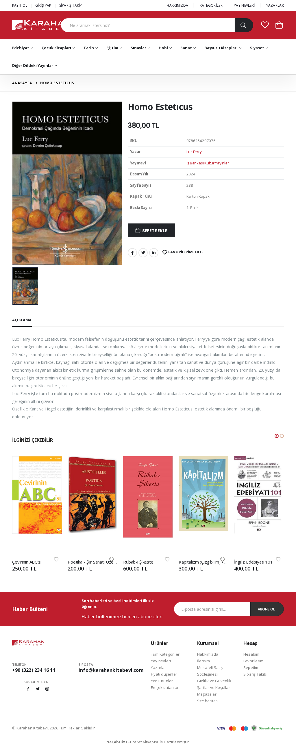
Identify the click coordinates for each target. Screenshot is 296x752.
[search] (243, 25)
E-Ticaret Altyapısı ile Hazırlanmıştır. (148, 741)
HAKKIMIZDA (177, 5)
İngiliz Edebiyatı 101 (253, 562)
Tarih (89, 47)
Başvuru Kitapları (221, 47)
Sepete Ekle (154, 231)
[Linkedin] (153, 252)
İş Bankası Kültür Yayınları (208, 163)
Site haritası (208, 700)
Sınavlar (138, 47)
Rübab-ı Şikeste (138, 562)
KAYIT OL (19, 5)
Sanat (186, 47)
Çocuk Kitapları (56, 47)
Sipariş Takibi (255, 674)
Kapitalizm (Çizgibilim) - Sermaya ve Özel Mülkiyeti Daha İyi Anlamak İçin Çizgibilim (203, 562)
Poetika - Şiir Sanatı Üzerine (92, 562)
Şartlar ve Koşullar (213, 687)
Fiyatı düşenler (164, 674)
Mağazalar (207, 694)
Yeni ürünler (162, 680)
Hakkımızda (207, 654)
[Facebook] (132, 252)
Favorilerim (253, 660)
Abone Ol (266, 609)
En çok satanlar (165, 687)
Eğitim (112, 47)
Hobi (163, 47)
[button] (279, 24)
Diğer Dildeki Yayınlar (32, 65)
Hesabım (251, 654)
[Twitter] (143, 252)
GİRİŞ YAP (43, 5)
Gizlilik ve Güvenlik (214, 680)
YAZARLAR (275, 5)
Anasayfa (22, 82)
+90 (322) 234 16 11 (34, 670)
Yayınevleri (161, 660)
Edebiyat (20, 47)
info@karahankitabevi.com (111, 670)
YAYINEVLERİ (244, 5)
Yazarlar (158, 667)
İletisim (203, 660)
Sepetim (250, 667)
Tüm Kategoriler (165, 654)
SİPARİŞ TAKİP (70, 5)
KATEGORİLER (211, 5)
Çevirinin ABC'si (26, 562)
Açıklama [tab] (22, 319)
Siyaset (257, 47)
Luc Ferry (194, 151)
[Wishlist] (56, 559)
